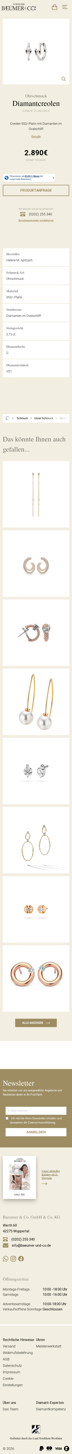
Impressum (11, 1372)
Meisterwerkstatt (48, 1346)
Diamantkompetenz (51, 1409)
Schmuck (22, 418)
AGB (6, 1359)
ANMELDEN (36, 1132)
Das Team (10, 1409)
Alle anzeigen (36, 1022)
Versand (9, 1346)
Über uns (9, 1403)
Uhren (40, 1340)
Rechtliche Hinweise (18, 1340)
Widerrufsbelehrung (18, 1353)
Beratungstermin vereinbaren (36, 220)
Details (36, 136)
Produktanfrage (36, 190)
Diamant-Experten (50, 1403)
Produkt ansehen (36, 519)
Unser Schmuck (43, 418)
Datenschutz (12, 1366)
